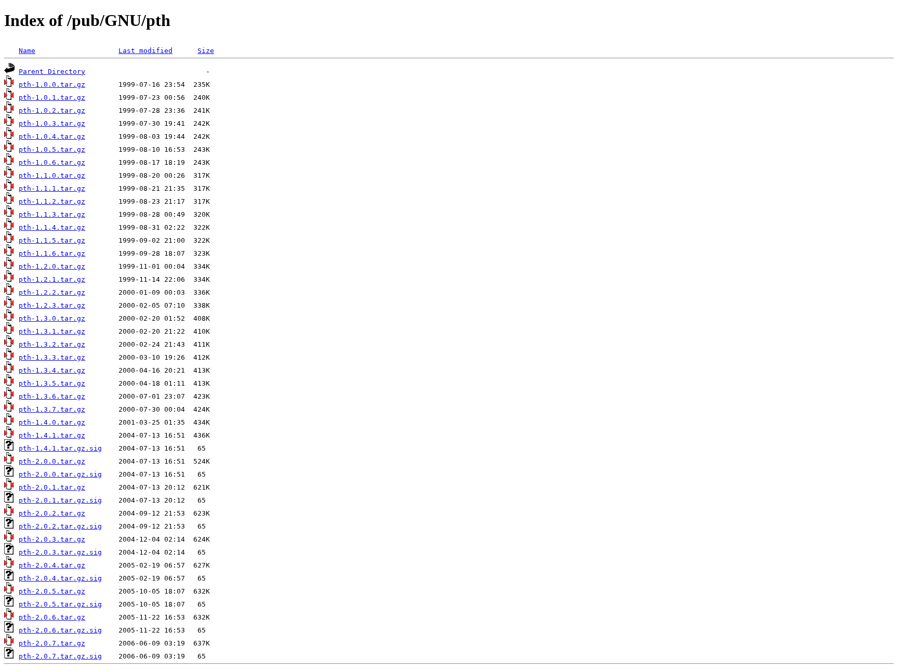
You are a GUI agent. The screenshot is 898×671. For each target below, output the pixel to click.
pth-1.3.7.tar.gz (52, 409)
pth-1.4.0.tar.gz (52, 422)
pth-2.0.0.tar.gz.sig (60, 474)
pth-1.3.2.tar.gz (52, 344)
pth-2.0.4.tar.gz (52, 565)
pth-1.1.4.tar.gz (52, 227)
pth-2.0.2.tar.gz (52, 513)
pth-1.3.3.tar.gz (52, 357)
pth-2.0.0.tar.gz (52, 461)
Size (205, 51)
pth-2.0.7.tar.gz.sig (60, 656)
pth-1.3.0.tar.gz (52, 318)
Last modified (145, 51)
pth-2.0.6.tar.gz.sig (60, 630)
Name (27, 51)
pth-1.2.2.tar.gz (52, 292)
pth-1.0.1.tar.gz (52, 97)
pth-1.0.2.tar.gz (52, 110)
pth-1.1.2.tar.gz (52, 201)
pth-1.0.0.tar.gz (52, 84)
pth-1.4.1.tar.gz (52, 435)
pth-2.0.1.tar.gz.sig (60, 500)
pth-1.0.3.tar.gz (52, 123)
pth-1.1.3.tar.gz (52, 214)
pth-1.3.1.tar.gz (52, 331)
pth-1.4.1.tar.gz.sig (60, 448)
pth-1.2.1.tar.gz (52, 279)
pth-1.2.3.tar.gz (52, 305)
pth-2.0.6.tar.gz (52, 617)
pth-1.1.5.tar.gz (52, 240)
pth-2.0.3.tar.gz (52, 539)
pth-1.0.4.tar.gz (52, 136)
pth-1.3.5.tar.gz (52, 383)
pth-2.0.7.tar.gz (52, 643)
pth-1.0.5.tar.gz (52, 149)
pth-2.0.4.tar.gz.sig (60, 578)
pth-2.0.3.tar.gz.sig (60, 552)
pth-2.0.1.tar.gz (52, 487)
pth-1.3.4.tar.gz (52, 370)
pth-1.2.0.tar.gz (52, 266)
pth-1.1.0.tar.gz (52, 175)
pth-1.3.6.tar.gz (52, 396)
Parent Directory (52, 71)
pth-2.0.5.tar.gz (52, 591)
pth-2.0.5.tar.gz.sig (60, 604)
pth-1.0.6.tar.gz (52, 162)
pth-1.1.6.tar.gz (52, 253)
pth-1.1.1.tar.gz (52, 188)
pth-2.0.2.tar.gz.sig (60, 526)
